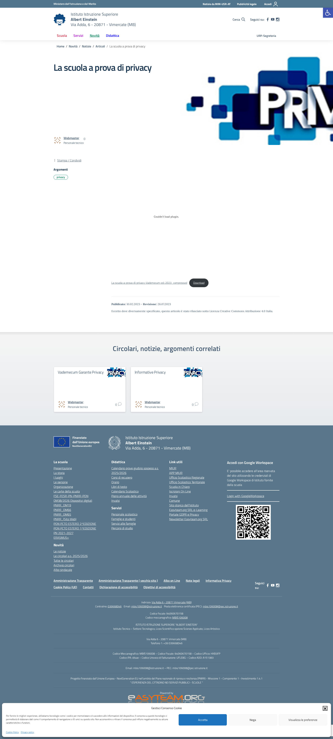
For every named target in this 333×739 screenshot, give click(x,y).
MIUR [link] (172, 468)
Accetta (203, 720)
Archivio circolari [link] (64, 565)
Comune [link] (174, 500)
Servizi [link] (78, 35)
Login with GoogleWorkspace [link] (245, 496)
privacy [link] (61, 177)
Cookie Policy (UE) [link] (65, 587)
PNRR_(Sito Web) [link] (65, 519)
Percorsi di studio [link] (122, 528)
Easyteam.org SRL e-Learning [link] (188, 510)
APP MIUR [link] (175, 473)
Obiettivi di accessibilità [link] (159, 587)
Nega (253, 720)
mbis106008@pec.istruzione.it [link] (220, 606)
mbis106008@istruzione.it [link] (146, 606)
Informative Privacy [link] (150, 372)
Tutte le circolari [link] (64, 560)
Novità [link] (94, 35)
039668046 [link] (115, 606)
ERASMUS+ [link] (61, 537)
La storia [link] (59, 473)
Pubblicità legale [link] (246, 4)
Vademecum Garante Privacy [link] (81, 372)
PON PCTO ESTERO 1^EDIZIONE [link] (75, 528)
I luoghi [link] (58, 477)
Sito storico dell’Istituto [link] (184, 505)
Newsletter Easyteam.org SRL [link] (188, 519)
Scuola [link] (62, 35)
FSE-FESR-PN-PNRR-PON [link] (71, 496)
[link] (328, 13)
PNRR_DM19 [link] (62, 505)
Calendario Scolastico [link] (125, 491)
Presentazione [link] (63, 468)
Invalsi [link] (115, 500)
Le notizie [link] (60, 551)
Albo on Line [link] (172, 580)
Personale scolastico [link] (124, 514)
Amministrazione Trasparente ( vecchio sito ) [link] (128, 580)
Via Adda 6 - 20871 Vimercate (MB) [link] (172, 602)
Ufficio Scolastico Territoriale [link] (187, 482)
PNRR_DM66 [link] (62, 510)
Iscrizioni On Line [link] (180, 491)
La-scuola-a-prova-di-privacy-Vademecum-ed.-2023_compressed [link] (149, 283)
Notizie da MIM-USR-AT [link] (216, 4)
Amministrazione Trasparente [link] (73, 580)
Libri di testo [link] (119, 486)
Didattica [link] (112, 35)
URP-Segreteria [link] (266, 36)
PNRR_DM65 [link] (62, 514)
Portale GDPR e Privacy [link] (184, 514)
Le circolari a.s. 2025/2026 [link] (71, 556)
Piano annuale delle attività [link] (129, 496)
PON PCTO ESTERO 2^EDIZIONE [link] (75, 523)
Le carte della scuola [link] (67, 491)
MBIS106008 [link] (180, 617)
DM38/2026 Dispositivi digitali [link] (73, 500)
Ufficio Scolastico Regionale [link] (186, 477)
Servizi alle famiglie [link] (123, 523)
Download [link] (198, 283)
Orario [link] (115, 482)
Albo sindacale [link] (63, 569)
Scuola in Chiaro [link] (179, 486)
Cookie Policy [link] (12, 732)
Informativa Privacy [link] (218, 580)
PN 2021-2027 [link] (63, 533)
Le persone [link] (61, 482)
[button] (325, 708)
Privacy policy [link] (27, 732)
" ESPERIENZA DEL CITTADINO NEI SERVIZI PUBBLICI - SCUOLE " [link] (166, 682)
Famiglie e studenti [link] (123, 519)
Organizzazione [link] (63, 486)
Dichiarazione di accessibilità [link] (118, 587)
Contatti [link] (88, 587)
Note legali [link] (193, 580)
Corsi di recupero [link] (121, 477)
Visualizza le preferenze (302, 720)
